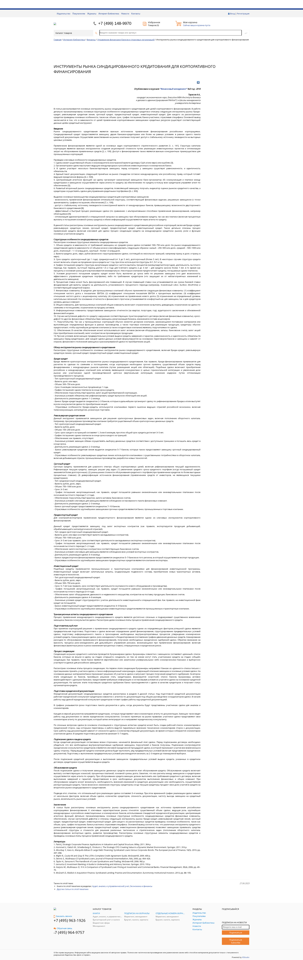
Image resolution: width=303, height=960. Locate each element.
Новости (125, 13)
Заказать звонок (64, 916)
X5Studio (245, 957)
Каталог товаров (64, 33)
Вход (232, 13)
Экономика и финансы (141, 886)
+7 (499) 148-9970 (114, 23)
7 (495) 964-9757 (69, 932)
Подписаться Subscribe (235, 941)
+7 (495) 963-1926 (70, 920)
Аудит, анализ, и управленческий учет (110, 886)
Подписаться (235, 932)
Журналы (91, 13)
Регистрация (243, 13)
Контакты (135, 13)
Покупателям (78, 13)
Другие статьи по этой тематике (72, 889)
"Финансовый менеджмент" (173, 88)
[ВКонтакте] (198, 82)
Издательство (63, 13)
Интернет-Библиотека (108, 13)
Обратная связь (64, 928)
